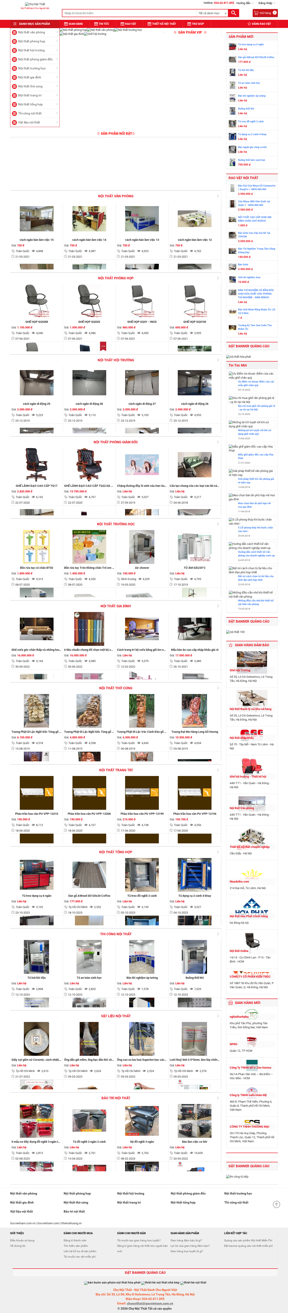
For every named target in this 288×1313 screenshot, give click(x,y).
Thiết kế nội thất (164, 23)
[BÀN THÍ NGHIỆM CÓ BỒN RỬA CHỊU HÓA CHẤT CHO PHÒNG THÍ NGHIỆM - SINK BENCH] (232, 293)
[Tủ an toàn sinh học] (232, 85)
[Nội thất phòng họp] (73, 30)
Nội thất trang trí (29, 95)
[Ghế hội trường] (95, 34)
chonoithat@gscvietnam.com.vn (150, 1303)
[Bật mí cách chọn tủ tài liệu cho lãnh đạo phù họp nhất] (252, 570)
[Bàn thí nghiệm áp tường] (232, 98)
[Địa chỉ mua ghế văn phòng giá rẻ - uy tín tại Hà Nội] (252, 400)
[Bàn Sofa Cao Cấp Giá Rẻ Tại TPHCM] (232, 235)
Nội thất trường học (32, 68)
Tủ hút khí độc (246, 70)
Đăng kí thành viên (75, 1240)
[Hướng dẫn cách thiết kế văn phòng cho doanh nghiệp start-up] (252, 546)
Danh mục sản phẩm (34, 23)
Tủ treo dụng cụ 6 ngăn (251, 44)
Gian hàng (76, 23)
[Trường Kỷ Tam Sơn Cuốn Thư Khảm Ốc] (232, 328)
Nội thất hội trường (31, 50)
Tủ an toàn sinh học (249, 83)
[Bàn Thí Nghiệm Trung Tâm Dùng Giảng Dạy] (232, 251)
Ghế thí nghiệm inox (249, 277)
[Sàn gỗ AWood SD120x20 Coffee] (232, 60)
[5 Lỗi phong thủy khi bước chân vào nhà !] (252, 521)
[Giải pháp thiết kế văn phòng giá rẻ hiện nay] (252, 473)
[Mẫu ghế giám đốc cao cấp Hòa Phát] (252, 448)
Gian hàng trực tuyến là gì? (187, 1251)
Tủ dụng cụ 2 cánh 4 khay (252, 134)
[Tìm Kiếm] (233, 13)
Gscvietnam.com (48, 1223)
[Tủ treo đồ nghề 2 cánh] (232, 124)
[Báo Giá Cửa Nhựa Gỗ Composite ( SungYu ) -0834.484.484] (232, 188)
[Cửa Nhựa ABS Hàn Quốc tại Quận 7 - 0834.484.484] (232, 204)
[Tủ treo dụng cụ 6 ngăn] (232, 47)
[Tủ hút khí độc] (232, 72)
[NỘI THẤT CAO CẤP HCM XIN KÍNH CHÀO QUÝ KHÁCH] (232, 220)
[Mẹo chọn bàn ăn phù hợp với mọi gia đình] (252, 497)
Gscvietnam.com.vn (22, 1223)
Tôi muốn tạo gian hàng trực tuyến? (139, 1240)
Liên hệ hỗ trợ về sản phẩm (80, 1251)
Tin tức (104, 23)
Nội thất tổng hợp (30, 104)
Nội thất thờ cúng (30, 86)
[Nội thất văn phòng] (100, 30)
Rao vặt (130, 23)
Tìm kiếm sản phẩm (76, 1245)
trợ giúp (198, 23)
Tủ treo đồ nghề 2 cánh (251, 121)
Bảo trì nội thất (115, 1098)
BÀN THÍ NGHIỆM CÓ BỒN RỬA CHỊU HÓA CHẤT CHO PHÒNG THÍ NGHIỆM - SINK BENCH (256, 294)
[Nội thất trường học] (128, 30)
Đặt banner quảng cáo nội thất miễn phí (248, 1245)
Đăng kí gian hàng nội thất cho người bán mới (142, 1248)
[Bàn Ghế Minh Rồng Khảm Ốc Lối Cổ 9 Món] (232, 312)
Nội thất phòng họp (31, 41)
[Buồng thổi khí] (232, 111)
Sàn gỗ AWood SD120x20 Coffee (256, 57)
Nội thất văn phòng (31, 32)
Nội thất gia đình (29, 77)
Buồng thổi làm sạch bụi (251, 160)
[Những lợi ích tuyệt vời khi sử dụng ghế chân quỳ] (252, 424)
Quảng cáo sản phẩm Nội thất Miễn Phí (248, 1240)
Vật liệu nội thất (29, 122)
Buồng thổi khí (246, 108)
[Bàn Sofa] (232, 267)
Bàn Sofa (243, 264)
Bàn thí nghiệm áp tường (252, 95)
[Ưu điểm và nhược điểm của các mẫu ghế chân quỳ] (252, 375)
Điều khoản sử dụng (22, 1240)
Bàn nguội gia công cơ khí (252, 147)
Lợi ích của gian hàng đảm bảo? (190, 1245)
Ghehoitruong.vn (71, 1223)
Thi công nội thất (30, 113)
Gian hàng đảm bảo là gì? (186, 1240)
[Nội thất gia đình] (72, 34)
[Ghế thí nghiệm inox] (232, 280)
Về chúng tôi (17, 1245)
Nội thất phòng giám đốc (35, 59)
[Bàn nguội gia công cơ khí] (232, 150)
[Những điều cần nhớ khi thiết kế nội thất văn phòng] (252, 594)
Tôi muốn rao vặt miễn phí (80, 1256)
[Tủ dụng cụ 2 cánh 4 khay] (232, 137)
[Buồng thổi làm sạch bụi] (232, 162)
